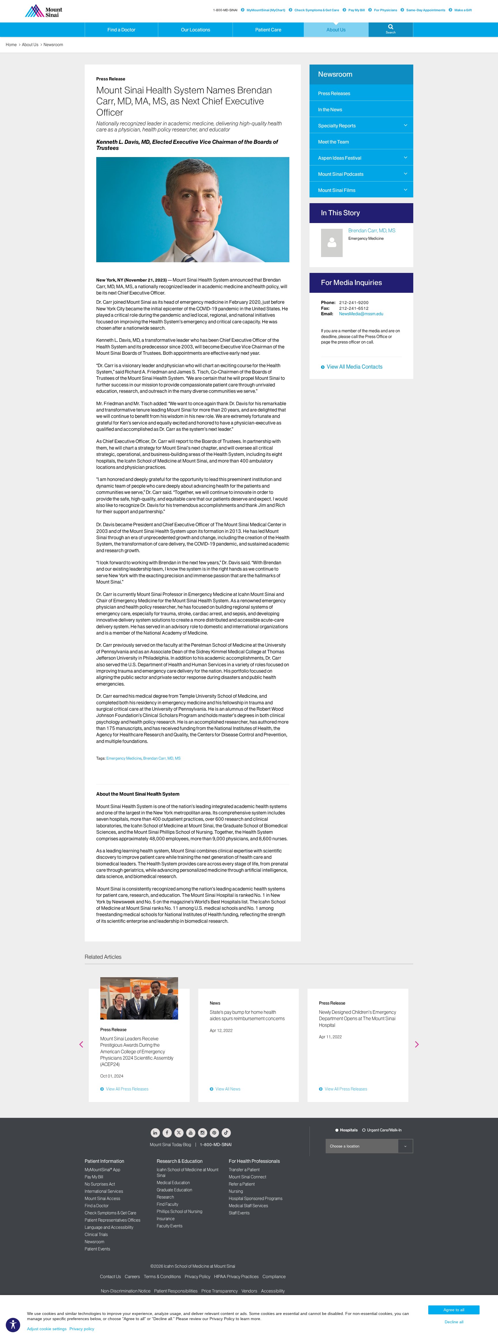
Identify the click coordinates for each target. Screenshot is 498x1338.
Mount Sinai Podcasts (340, 174)
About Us (30, 44)
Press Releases (334, 93)
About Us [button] (336, 30)
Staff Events (239, 1213)
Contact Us (110, 1276)
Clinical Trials (96, 1234)
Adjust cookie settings (47, 1328)
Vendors (249, 1291)
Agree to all (454, 1309)
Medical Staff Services (248, 1205)
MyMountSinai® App (102, 1169)
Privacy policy (81, 1328)
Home (11, 44)
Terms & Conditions (162, 1276)
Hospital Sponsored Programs (255, 1198)
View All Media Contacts (354, 367)
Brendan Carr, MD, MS (162, 758)
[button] (391, 29)
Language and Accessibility (109, 1227)
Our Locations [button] (195, 30)
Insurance (166, 1218)
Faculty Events (169, 1225)
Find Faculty (167, 1204)
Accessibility (273, 1291)
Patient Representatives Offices (112, 1220)
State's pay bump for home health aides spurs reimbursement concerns (247, 1015)
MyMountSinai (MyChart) (266, 10)
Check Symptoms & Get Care (317, 10)
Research (165, 1197)
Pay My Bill (356, 10)
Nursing (236, 1191)
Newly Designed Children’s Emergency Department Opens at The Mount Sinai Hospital (357, 1018)
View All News (228, 1089)
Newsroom (53, 44)
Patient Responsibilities (176, 1291)
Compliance (274, 1276)
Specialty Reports (337, 126)
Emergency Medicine (124, 758)
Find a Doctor (97, 1205)
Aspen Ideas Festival (339, 158)
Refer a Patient (242, 1184)
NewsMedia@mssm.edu (361, 313)
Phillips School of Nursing (179, 1211)
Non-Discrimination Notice (125, 1291)
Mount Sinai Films (336, 190)
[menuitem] (361, 92)
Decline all (454, 1322)
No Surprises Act (100, 1184)
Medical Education (173, 1182)
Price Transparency (219, 1291)
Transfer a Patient (244, 1169)
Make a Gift (463, 10)
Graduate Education (174, 1189)
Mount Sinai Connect (247, 1177)
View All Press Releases (127, 1089)
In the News (330, 109)
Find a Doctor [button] (121, 30)
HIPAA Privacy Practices (236, 1276)
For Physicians (385, 10)
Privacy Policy (197, 1276)
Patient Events (97, 1249)
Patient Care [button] (268, 30)
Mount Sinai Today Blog (170, 1144)
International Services (104, 1191)
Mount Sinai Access (102, 1198)
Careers (132, 1276)
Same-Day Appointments (425, 10)
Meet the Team (333, 142)
